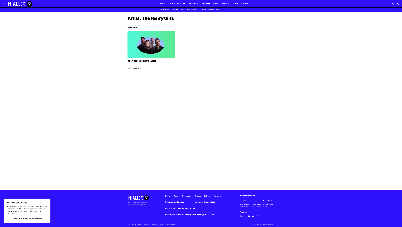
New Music (147, 224)
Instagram (218, 196)
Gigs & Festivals (191, 9)
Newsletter (186, 196)
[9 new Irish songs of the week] (151, 44)
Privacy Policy (255, 206)
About (176, 196)
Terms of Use (264, 206)
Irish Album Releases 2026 (205, 202)
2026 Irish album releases (210, 9)
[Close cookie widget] (48, 201)
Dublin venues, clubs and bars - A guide (180, 208)
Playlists (140, 224)
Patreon (207, 196)
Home (167, 196)
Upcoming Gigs (178, 9)
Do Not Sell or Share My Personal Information (27, 219)
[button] (3, 3)
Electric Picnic (164, 9)
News (128, 224)
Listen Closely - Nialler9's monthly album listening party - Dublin (189, 214)
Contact (198, 196)
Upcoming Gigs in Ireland (174, 202)
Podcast (134, 224)
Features (161, 224)
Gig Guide (167, 224)
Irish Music (154, 224)
